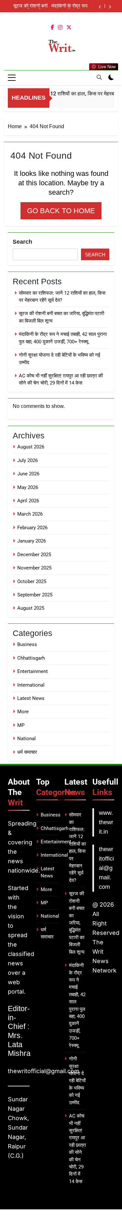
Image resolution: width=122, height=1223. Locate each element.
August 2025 (30, 608)
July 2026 (27, 460)
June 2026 (28, 474)
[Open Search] (99, 77)
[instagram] (60, 27)
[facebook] (52, 27)
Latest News (31, 698)
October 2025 (31, 581)
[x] (69, 27)
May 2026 (27, 487)
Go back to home (61, 211)
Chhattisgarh (31, 658)
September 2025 (34, 595)
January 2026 (31, 541)
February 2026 (32, 528)
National (26, 738)
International (31, 685)
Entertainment (32, 671)
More (23, 712)
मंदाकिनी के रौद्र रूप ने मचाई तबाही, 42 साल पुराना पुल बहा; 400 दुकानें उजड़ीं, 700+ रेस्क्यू (69, 6)
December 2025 (34, 554)
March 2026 (30, 514)
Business (27, 644)
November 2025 (34, 568)
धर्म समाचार (27, 752)
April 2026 (28, 501)
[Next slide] (109, 7)
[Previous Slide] (100, 7)
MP (20, 725)
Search (22, 241)
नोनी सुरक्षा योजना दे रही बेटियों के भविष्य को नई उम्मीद (77, 1081)
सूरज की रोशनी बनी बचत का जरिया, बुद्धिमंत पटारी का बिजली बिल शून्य (27, 6)
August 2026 (30, 447)
